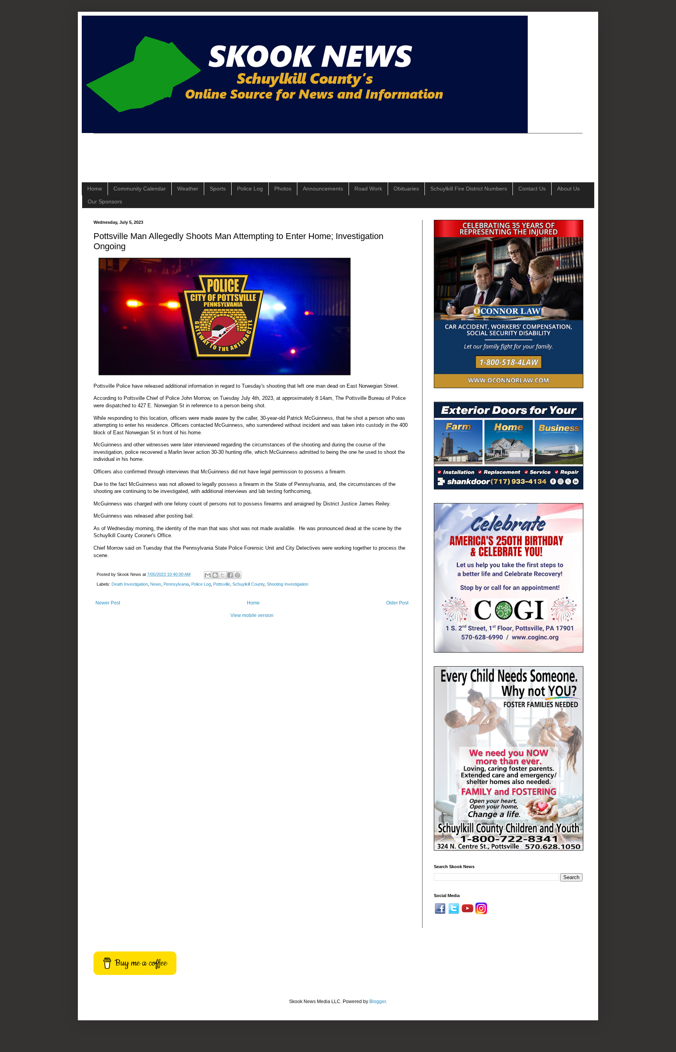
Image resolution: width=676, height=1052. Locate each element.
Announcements (323, 188)
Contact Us (532, 188)
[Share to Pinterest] (237, 575)
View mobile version (251, 615)
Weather (187, 188)
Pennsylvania (176, 584)
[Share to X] (223, 575)
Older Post (397, 603)
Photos (282, 188)
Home (94, 188)
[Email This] (208, 575)
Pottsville (221, 584)
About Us (568, 188)
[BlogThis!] (215, 575)
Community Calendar (139, 188)
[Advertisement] (235, 151)
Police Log (250, 188)
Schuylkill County (248, 584)
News (155, 584)
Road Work (368, 188)
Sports (218, 188)
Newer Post (107, 603)
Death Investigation (129, 584)
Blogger (377, 1001)
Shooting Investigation (287, 584)
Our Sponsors (105, 201)
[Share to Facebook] (230, 575)
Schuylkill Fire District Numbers (468, 188)
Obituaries (406, 188)
